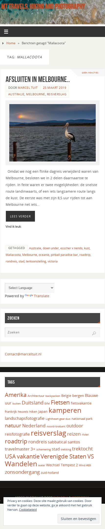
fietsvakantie (81, 403)
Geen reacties (90, 72)
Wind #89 (85, 465)
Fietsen (60, 402)
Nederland (34, 425)
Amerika (16, 395)
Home (10, 43)
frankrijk (11, 411)
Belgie (66, 395)
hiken (33, 411)
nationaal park (82, 418)
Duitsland (32, 402)
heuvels (23, 412)
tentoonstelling (36, 261)
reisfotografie (17, 434)
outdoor (74, 426)
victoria (53, 261)
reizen (74, 434)
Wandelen (21, 463)
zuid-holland (50, 472)
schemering (43, 449)
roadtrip (84, 255)
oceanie (44, 255)
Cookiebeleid (28, 510)
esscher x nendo (71, 248)
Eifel (47, 403)
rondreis (11, 261)
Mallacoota (13, 255)
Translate (41, 296)
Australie (16, 94)
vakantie (28, 456)
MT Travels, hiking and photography (43, 6)
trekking (66, 449)
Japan (43, 411)
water (41, 465)
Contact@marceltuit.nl (23, 354)
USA (10, 456)
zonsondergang (22, 471)
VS (90, 456)
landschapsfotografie (25, 418)
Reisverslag (57, 94)
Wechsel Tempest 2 (62, 465)
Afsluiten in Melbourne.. (38, 79)
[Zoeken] (94, 333)
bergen (78, 395)
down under (51, 248)
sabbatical (57, 442)
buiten (16, 403)
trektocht (82, 448)
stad (21, 261)
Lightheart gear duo (58, 419)
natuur (13, 425)
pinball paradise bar (64, 255)
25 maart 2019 (54, 88)
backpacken (52, 396)
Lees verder (20, 216)
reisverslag (48, 433)
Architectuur (36, 396)
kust (87, 248)
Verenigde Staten (63, 456)
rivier (85, 434)
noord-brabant (56, 426)
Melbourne (35, 94)
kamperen (65, 410)
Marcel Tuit (28, 88)
